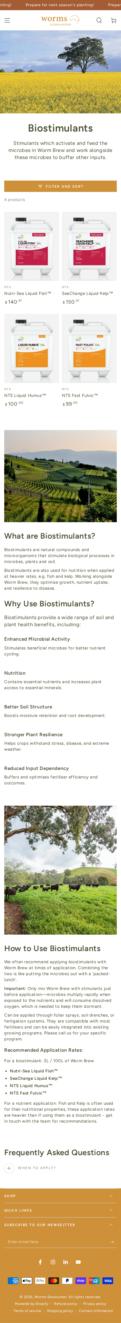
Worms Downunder (51, 1297)
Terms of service (27, 1311)
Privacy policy (94, 1304)
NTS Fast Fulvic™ (80, 395)
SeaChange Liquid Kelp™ (87, 293)
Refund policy (65, 1304)
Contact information (96, 1311)
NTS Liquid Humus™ (25, 395)
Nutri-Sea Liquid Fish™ (27, 293)
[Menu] (7, 20)
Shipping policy (60, 1311)
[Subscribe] (113, 1242)
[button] (99, 20)
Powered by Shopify (31, 1304)
